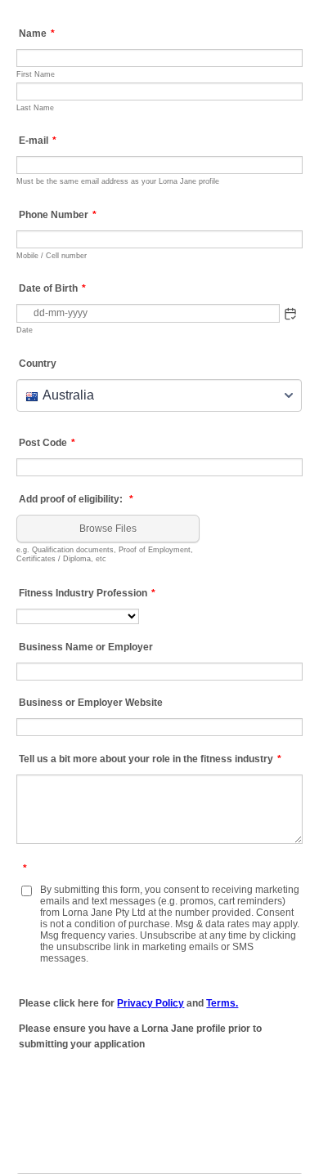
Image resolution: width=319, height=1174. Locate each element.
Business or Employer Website (91, 702)
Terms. (222, 1003)
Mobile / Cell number (51, 255)
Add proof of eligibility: (76, 499)
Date (24, 329)
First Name (35, 73)
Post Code (47, 443)
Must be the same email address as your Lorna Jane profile (117, 180)
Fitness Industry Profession (87, 593)
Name (37, 33)
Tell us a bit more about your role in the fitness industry (150, 759)
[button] (290, 313)
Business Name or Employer (86, 647)
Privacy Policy (150, 1003)
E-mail (37, 140)
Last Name (35, 107)
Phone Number (58, 215)
